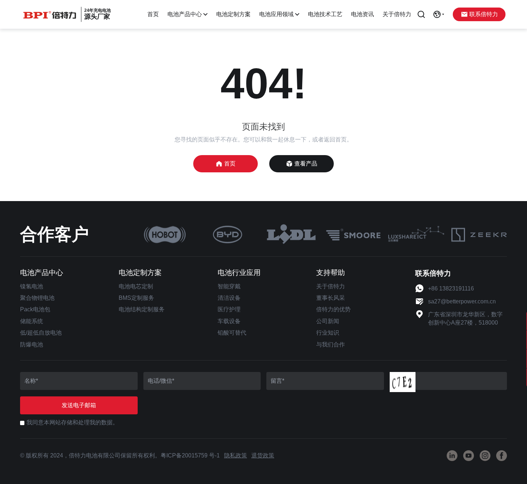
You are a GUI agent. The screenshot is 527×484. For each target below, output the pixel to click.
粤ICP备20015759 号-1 (190, 455)
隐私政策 (235, 455)
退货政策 (262, 455)
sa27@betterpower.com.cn (462, 301)
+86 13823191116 (451, 288)
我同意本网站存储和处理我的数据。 (72, 422)
